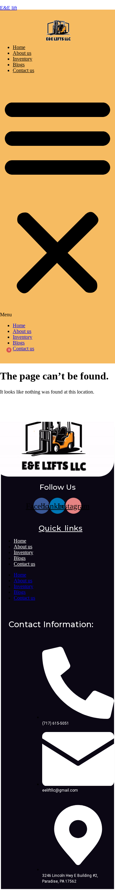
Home (19, 47)
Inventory (22, 59)
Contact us (23, 70)
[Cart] (5, 356)
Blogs (19, 64)
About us (22, 53)
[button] (57, 198)
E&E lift (8, 8)
